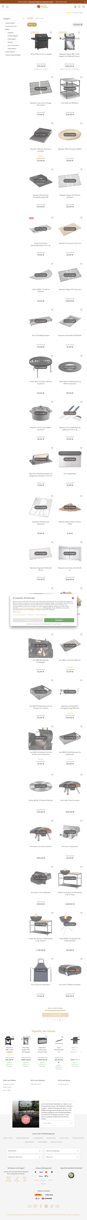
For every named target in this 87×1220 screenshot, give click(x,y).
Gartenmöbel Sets (22, 1138)
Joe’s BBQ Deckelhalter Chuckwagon (41, 661)
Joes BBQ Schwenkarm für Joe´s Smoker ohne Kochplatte (41, 753)
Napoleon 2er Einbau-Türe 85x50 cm (70, 569)
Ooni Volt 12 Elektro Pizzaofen (70, 985)
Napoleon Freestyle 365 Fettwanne (40, 523)
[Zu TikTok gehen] (51, 1206)
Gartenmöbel (10, 23)
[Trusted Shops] (71, 1175)
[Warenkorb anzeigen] (84, 6)
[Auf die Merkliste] (50, 32)
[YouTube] (57, 1206)
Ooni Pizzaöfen (13, 45)
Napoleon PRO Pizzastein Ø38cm (70, 149)
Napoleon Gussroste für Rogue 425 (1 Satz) (40, 104)
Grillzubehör (12, 49)
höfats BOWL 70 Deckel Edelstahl (41, 800)
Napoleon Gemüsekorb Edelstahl (69, 335)
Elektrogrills (12, 39)
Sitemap (63, 1214)
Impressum (10, 1214)
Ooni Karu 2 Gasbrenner (70, 846)
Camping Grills (63, 1084)
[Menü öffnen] (3, 6)
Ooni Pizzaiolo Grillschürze (40, 985)
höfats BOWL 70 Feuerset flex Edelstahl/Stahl (70, 940)
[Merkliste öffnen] (79, 6)
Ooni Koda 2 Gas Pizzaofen (70, 800)
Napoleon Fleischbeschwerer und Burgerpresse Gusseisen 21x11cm (40, 475)
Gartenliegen (42, 1142)
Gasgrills (10, 33)
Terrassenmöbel (78, 1138)
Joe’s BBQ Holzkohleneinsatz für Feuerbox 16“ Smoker (40, 707)
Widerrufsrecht (32, 1214)
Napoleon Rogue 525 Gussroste (70, 289)
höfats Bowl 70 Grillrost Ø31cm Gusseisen (41, 383)
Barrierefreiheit (54, 1214)
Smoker (10, 42)
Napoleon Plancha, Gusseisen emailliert (40, 150)
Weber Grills (7, 1087)
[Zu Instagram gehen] (35, 1206)
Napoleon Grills (8, 1084)
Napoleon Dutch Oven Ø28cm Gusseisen (40, 429)
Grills (7, 29)
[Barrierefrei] (75, 6)
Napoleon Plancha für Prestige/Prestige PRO (40, 196)
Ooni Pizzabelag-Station (41, 335)
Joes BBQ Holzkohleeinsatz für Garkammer (70, 753)
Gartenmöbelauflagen (13, 55)
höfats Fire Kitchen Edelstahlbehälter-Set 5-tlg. (41, 244)
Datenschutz (23, 1214)
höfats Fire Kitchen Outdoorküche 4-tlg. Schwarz (70, 894)
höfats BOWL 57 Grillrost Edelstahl (41, 290)
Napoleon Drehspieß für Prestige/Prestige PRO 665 (70, 707)
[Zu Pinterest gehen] (46, 1206)
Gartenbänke (29, 1142)
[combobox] (78, 25)
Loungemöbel (38, 1138)
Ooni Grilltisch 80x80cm (70, 103)
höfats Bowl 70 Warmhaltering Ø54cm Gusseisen (70, 383)
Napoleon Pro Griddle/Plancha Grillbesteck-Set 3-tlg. (70, 429)
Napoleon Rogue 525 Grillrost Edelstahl (70, 196)
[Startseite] (42, 7)
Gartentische (51, 1138)
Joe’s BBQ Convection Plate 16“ (70, 660)
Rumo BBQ (7, 1090)
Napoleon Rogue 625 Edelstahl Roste (41, 569)
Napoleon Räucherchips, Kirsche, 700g (69, 523)
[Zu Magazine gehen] (29, 1206)
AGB (16, 1214)
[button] (81, 1051)
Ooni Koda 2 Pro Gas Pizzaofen (41, 846)
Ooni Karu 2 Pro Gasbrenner (41, 892)
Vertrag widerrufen (43, 1214)
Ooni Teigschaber (70, 474)
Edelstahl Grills (36, 1084)
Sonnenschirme (11, 26)
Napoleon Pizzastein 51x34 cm (70, 243)
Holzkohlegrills (13, 36)
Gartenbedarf (10, 52)
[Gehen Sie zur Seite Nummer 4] (47, 1020)
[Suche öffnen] (7, 6)
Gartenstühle (64, 1138)
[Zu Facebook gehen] (40, 1206)
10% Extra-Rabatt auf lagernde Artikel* (41, 2)
